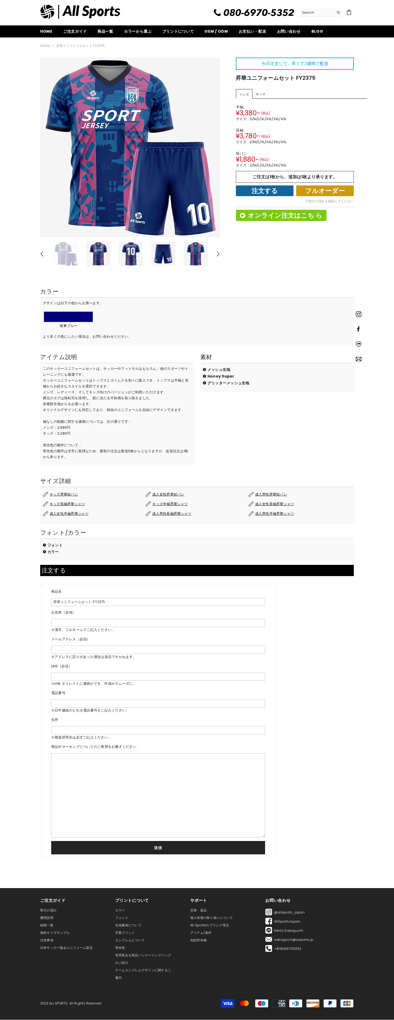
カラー (53, 551)
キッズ (260, 94)
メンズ (244, 94)
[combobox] (316, 13)
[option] (130, 147)
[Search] (320, 13)
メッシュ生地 (218, 369)
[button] (42, 254)
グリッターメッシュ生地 (228, 383)
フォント (55, 545)
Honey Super (221, 376)
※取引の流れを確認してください (330, 201)
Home (45, 45)
